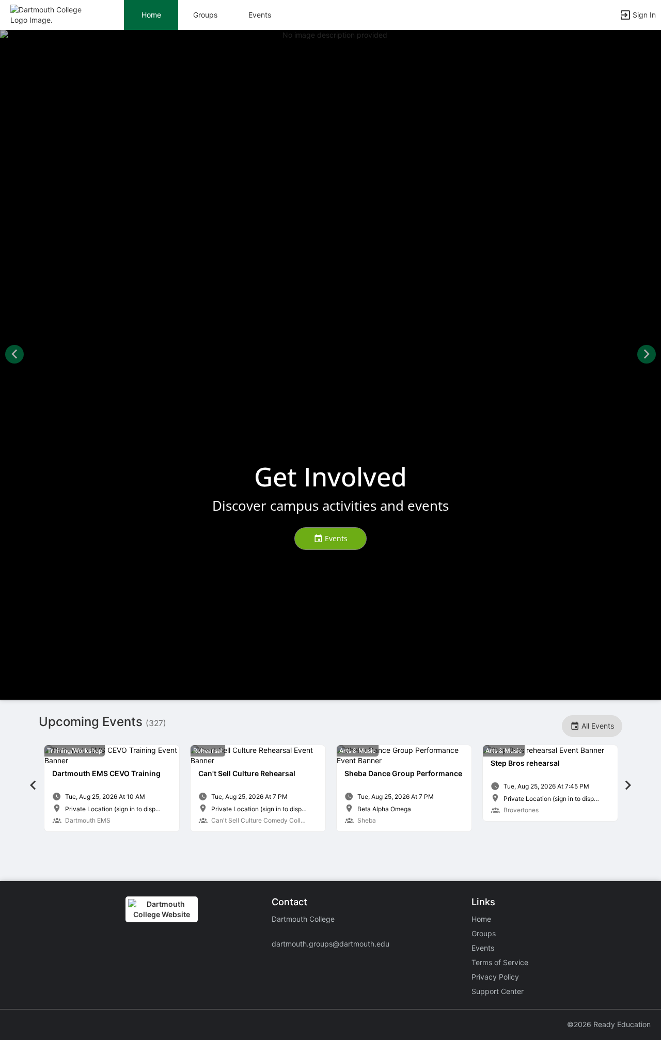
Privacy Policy (495, 976)
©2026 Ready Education (609, 1024)
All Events (596, 725)
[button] (53, 14)
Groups (205, 14)
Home (481, 919)
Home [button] (151, 14)
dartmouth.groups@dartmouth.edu (330, 943)
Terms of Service (499, 962)
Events (259, 14)
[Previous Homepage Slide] (14, 355)
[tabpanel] (112, 788)
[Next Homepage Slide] (646, 355)
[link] (111, 788)
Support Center (497, 991)
